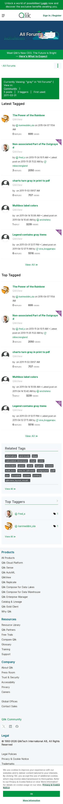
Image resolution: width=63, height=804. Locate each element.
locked (49, 466)
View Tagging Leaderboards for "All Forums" (31, 501)
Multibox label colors (25, 205)
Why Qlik (6, 611)
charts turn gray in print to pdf (31, 180)
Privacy (6, 687)
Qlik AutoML (8, 572)
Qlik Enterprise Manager (15, 596)
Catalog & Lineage (12, 601)
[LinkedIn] (10, 726)
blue (35, 456)
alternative (11, 456)
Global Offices (9, 701)
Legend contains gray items (29, 234)
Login (44, 3)
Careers (6, 691)
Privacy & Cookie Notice (15, 758)
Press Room (8, 672)
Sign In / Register (52, 15)
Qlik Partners (8, 629)
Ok (31, 794)
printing (37, 475)
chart (32, 461)
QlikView (17, 119)
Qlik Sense (7, 567)
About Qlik (7, 667)
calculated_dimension (16, 461)
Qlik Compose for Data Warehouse (21, 591)
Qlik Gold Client (10, 606)
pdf (53, 470)
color (41, 461)
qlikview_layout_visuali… (18, 480)
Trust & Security (10, 677)
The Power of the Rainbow (29, 115)
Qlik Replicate (9, 582)
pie (7, 475)
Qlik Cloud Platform (12, 562)
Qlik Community (12, 719)
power (27, 475)
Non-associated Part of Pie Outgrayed (35, 146)
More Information (31, 800)
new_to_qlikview (26, 470)
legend (39, 466)
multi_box (10, 470)
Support (6, 654)
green (21, 466)
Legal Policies (9, 754)
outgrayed (42, 470)
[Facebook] (17, 726)
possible (16, 475)
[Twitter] (4, 726)
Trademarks (8, 763)
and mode (24, 456)
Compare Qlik (9, 639)
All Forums (31, 34)
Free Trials (7, 634)
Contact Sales (9, 706)
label (30, 466)
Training (6, 649)
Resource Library (11, 624)
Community (10, 88)
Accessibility (8, 682)
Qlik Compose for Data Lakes (18, 587)
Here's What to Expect (33, 56)
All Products (8, 557)
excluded (10, 466)
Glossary (6, 644)
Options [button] (57, 66)
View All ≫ (31, 264)
